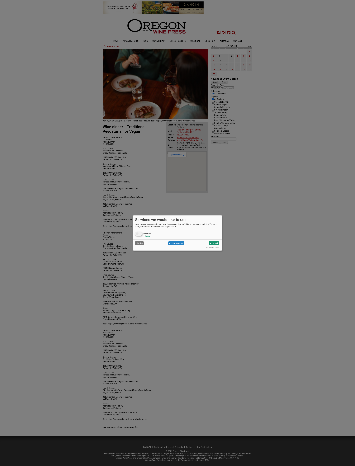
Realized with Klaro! (212, 248)
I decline (139, 243)
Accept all (214, 243)
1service (148, 236)
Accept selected (176, 243)
